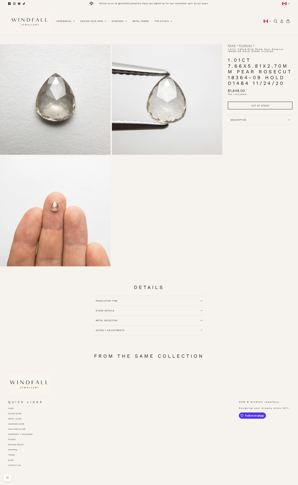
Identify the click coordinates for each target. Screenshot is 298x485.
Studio (12, 439)
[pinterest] (19, 4)
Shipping (12, 450)
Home (232, 45)
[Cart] (288, 21)
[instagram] (14, 4)
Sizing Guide (15, 414)
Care (11, 408)
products (245, 45)
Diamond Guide (16, 424)
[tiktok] (24, 4)
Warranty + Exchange (20, 434)
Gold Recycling (17, 429)
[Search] (275, 21)
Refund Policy (16, 445)
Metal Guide (15, 419)
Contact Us (14, 465)
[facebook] (9, 4)
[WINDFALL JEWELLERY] (29, 21)
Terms (11, 455)
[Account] (282, 21)
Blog (11, 460)
